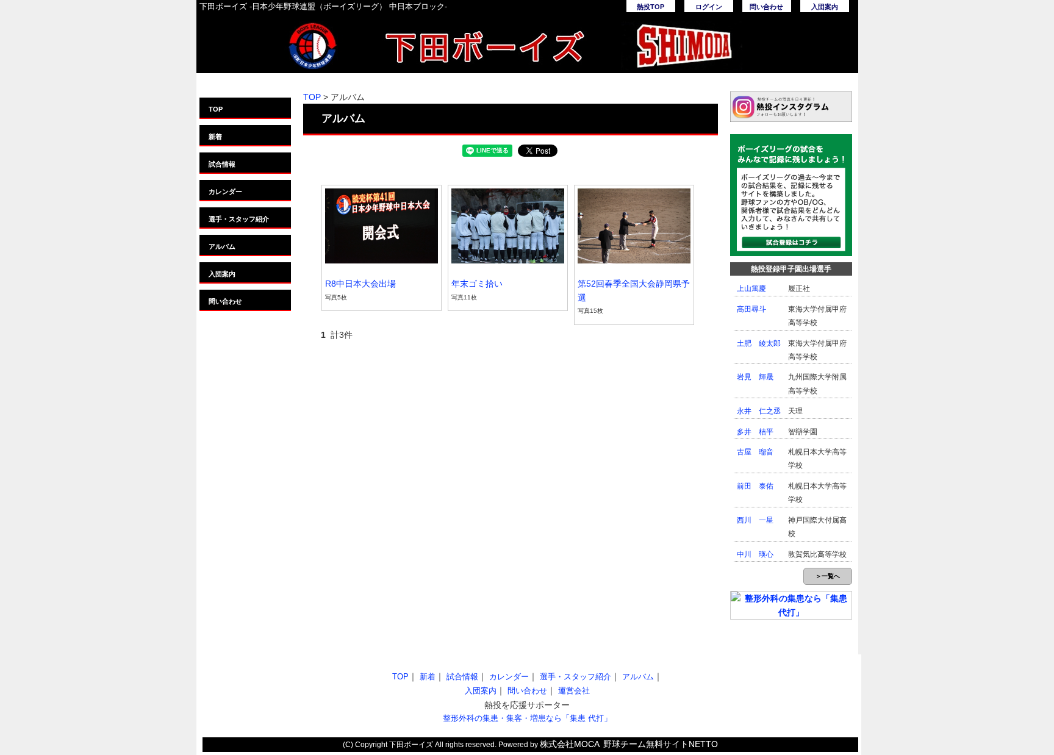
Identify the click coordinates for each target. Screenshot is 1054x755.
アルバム (222, 246)
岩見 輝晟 (755, 377)
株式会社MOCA (570, 744)
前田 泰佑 (755, 486)
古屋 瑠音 (755, 452)
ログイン (708, 6)
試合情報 (222, 164)
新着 (215, 136)
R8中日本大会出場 (360, 283)
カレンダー (225, 191)
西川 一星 (755, 520)
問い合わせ (766, 6)
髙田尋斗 (751, 309)
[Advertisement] (404, 550)
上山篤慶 (751, 288)
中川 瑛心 (755, 554)
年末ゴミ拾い (477, 283)
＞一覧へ (828, 576)
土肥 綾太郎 (759, 343)
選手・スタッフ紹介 (239, 219)
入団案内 (824, 6)
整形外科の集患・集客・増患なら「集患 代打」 (527, 718)
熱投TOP (650, 6)
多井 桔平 (755, 432)
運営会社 (574, 690)
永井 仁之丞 (759, 411)
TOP (216, 109)
